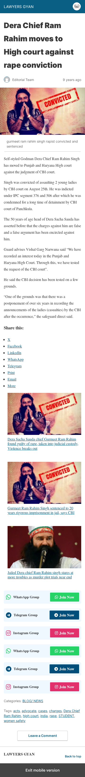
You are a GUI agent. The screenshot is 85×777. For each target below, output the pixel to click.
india (44, 716)
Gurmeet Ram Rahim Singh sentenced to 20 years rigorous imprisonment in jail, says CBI (41, 510)
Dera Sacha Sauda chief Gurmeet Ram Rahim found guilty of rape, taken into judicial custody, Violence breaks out (43, 443)
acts (16, 711)
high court (30, 716)
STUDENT (66, 716)
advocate (29, 711)
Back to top (73, 756)
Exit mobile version (43, 770)
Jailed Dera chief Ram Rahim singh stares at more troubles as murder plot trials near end (40, 574)
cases (42, 711)
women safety (15, 721)
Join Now (66, 597)
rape (53, 716)
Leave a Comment (42, 736)
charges (55, 711)
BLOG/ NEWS (32, 701)
